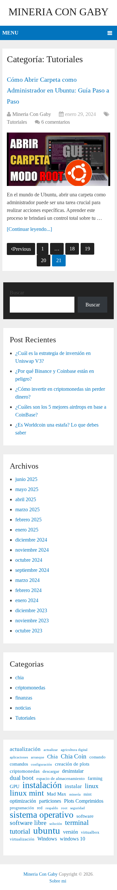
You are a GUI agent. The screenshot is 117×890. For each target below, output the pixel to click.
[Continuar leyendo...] (29, 229)
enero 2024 (26, 600)
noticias (23, 708)
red (40, 808)
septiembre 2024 (32, 570)
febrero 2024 (28, 590)
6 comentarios (55, 122)
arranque (37, 757)
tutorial (20, 831)
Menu (10, 32)
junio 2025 (26, 479)
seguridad (77, 808)
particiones (50, 801)
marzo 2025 (27, 509)
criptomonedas (30, 687)
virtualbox (90, 832)
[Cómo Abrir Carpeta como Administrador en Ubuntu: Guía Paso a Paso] (58, 159)
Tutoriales (17, 122)
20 (43, 260)
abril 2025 (25, 499)
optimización (23, 801)
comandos (19, 764)
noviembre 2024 (32, 550)
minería (75, 794)
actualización (25, 749)
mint (88, 794)
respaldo (52, 808)
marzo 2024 (27, 580)
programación (22, 808)
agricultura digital (74, 750)
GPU (15, 786)
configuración (41, 764)
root (64, 808)
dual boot (21, 778)
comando (97, 757)
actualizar (51, 750)
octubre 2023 (28, 630)
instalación (42, 785)
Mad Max (56, 794)
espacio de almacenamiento (60, 778)
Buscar (17, 292)
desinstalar (73, 771)
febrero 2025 (28, 519)
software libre (28, 822)
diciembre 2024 (31, 540)
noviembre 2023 (32, 620)
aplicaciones (19, 757)
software (85, 816)
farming (95, 778)
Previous (22, 249)
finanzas (23, 697)
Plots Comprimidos (83, 801)
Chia (52, 757)
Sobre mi (57, 881)
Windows (47, 839)
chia (19, 677)
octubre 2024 (28, 560)
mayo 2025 (26, 489)
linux (91, 786)
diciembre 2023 (31, 610)
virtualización (22, 839)
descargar (51, 771)
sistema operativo (41, 815)
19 (87, 248)
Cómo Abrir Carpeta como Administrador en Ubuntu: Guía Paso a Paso (58, 90)
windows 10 (72, 839)
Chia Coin (73, 756)
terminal (77, 822)
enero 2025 (26, 529)
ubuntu (46, 830)
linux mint (27, 793)
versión (70, 832)
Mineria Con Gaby (58, 12)
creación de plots (72, 764)
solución (55, 824)
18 (72, 248)
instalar (73, 786)
